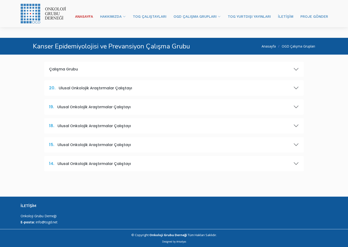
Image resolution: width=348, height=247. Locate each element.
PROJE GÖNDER (314, 16)
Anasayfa (269, 46)
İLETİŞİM (285, 16)
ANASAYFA (84, 16)
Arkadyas (181, 241)
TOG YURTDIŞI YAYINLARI (249, 16)
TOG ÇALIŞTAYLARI (149, 16)
